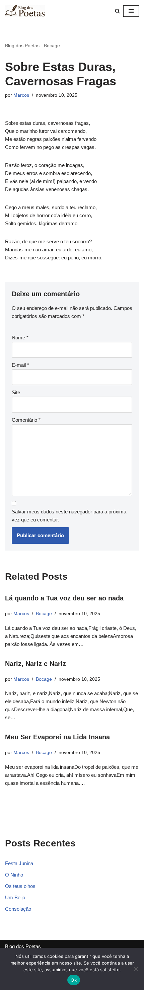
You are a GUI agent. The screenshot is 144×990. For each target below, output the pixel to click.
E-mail (20, 365)
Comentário (26, 420)
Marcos (21, 95)
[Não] (135, 969)
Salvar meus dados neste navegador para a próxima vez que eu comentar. (69, 515)
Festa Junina (19, 863)
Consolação (18, 909)
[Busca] (117, 10)
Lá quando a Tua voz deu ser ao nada (64, 598)
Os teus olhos (20, 886)
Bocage (52, 45)
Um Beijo (15, 897)
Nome (20, 337)
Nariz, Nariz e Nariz (35, 663)
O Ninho (14, 875)
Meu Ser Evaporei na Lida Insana (57, 737)
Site (16, 392)
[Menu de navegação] (131, 11)
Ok (74, 980)
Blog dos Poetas (22, 45)
